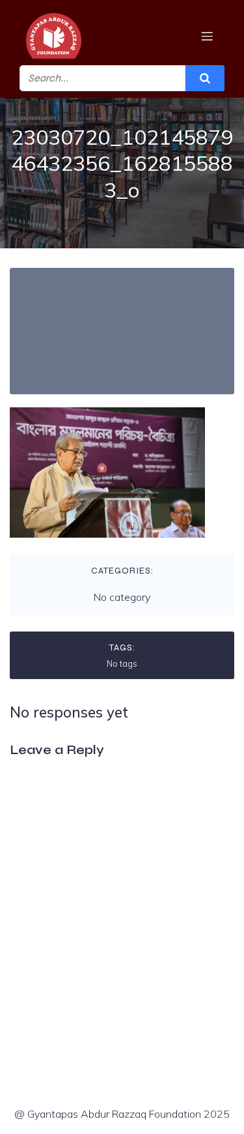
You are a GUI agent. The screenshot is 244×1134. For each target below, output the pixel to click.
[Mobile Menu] (207, 36)
